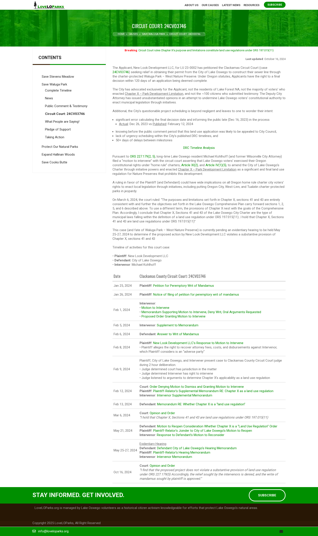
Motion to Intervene (155, 308)
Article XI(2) (189, 165)
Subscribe (274, 4)
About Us (191, 5)
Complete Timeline (58, 90)
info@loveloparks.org (53, 531)
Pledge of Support (58, 129)
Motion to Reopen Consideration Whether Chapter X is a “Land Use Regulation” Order (217, 426)
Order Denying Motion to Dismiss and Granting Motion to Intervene (197, 387)
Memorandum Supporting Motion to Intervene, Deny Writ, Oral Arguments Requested (201, 312)
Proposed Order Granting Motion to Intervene (173, 316)
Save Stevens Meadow (58, 77)
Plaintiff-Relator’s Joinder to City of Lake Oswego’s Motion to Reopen (202, 431)
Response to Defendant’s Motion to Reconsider (190, 435)
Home (121, 34)
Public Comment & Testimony (66, 106)
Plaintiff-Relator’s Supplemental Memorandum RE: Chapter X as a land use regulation (213, 391)
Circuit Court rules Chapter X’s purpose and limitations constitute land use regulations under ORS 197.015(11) (206, 50)
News (49, 98)
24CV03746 (120, 72)
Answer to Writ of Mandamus (178, 334)
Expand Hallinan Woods (58, 154)
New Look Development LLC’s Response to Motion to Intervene (198, 343)
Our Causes (210, 5)
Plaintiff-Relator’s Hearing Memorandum (181, 452)
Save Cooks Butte (54, 162)
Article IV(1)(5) (216, 165)
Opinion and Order (162, 413)
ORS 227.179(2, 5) (142, 156)
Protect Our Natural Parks (60, 147)
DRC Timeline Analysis (199, 148)
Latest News (231, 5)
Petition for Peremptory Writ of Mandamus (183, 286)
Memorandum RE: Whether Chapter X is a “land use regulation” (201, 404)
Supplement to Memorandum (177, 325)
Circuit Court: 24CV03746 (65, 114)
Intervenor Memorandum (174, 457)
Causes (133, 34)
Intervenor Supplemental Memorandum (184, 395)
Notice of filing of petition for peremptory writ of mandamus (196, 294)
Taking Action (54, 137)
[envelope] (281, 531)
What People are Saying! (62, 122)
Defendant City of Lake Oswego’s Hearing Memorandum (197, 448)
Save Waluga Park (153, 34)
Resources (251, 5)
